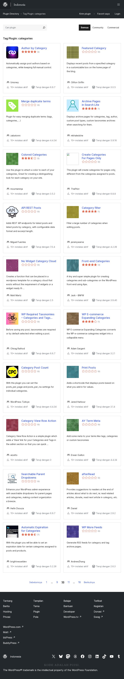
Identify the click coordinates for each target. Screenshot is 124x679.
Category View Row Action (38, 420)
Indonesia (15, 656)
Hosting (7, 611)
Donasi (99, 611)
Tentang (7, 600)
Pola (35, 616)
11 (69, 582)
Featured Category (94, 48)
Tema (36, 606)
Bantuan (68, 606)
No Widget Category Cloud (38, 261)
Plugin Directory (11, 13)
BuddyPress (11, 642)
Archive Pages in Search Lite (91, 103)
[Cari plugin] (44, 28)
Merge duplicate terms (36, 101)
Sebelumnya (35, 582)
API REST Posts (31, 207)
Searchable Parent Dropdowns (33, 476)
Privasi (6, 616)
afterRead (88, 474)
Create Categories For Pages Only (94, 156)
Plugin (36, 611)
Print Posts (89, 367)
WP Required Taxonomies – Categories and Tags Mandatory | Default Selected (37, 316)
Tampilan (38, 600)
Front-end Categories (96, 261)
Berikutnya (89, 582)
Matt (7, 632)
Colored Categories (34, 154)
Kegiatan (98, 606)
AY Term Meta (91, 420)
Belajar (67, 600)
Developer (69, 611)
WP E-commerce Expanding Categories (96, 316)
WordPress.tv (73, 616)
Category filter (91, 207)
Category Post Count (35, 367)
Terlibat (98, 600)
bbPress (9, 637)
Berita (6, 606)
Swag (98, 616)
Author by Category (34, 48)
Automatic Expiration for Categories (34, 529)
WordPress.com (13, 626)
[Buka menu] (119, 4)
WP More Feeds (92, 527)
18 (79, 582)
